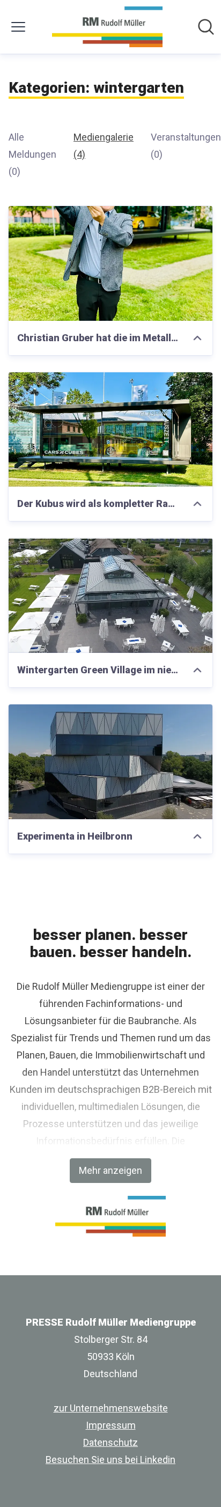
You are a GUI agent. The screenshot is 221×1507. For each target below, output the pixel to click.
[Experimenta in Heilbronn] (110, 761)
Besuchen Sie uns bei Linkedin (110, 1459)
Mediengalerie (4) (103, 145)
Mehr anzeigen (110, 1170)
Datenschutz (110, 1442)
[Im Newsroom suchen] (206, 26)
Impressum (111, 1425)
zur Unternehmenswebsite (111, 1408)
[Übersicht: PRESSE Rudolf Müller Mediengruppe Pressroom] (107, 26)
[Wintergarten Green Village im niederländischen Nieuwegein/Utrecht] (110, 595)
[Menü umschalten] (18, 27)
